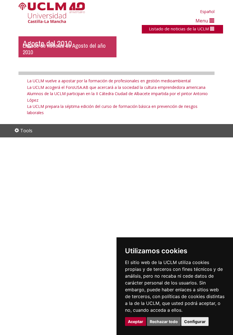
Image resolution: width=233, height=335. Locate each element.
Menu (202, 20)
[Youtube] (177, 131)
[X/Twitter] (152, 131)
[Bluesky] (164, 131)
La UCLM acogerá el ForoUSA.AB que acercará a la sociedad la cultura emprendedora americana (116, 87)
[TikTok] (145, 131)
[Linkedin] (168, 131)
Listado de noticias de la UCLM (179, 29)
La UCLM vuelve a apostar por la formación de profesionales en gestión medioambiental (109, 80)
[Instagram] (136, 131)
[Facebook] (158, 131)
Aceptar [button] (135, 321)
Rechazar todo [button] (164, 321)
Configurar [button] (195, 321)
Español (207, 11)
